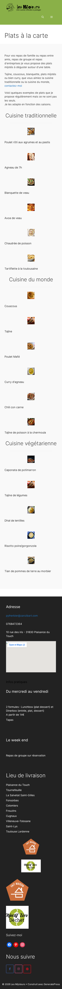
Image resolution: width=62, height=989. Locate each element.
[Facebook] (9, 944)
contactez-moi (13, 85)
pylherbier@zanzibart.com (22, 615)
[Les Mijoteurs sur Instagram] (18, 969)
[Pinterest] (16, 944)
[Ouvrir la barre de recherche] (42, 17)
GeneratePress (52, 984)
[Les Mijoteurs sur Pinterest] (27, 969)
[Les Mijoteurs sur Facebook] (10, 969)
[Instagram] (22, 944)
